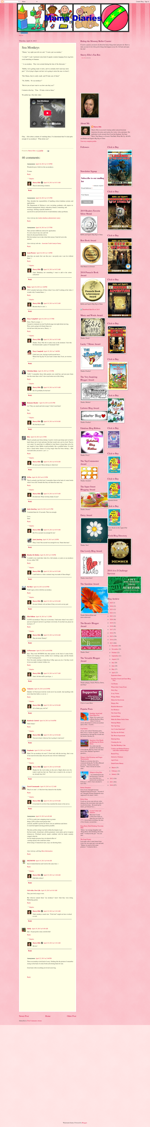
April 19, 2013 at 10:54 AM (52, 421)
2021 (111, 616)
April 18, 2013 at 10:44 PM (48, 720)
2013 (111, 643)
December (115, 646)
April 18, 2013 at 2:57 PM (46, 319)
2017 (111, 629)
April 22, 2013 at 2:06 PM (44, 958)
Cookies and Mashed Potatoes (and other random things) (120, 749)
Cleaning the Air (116, 742)
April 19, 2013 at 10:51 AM (52, 182)
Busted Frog (115, 754)
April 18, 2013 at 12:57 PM (44, 227)
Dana (29, 287)
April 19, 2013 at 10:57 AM (52, 673)
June (113, 666)
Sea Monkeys (115, 710)
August (114, 659)
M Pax (29, 477)
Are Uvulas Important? (118, 729)
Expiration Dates (116, 675)
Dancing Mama (115, 723)
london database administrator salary (49, 218)
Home (48, 1016)
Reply (29, 174)
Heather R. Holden (33, 555)
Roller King (84, 799)
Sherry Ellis (36, 182)
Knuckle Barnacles (117, 706)
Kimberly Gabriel (33, 720)
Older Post (71, 1016)
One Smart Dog (116, 713)
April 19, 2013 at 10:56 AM (52, 601)
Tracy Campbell (32, 319)
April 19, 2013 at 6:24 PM (51, 539)
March (114, 767)
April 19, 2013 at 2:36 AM (42, 750)
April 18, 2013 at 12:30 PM (44, 164)
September (115, 656)
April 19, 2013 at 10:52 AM (52, 269)
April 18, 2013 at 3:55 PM (46, 371)
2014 (111, 640)
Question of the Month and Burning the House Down (97, 742)
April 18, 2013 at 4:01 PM (47, 403)
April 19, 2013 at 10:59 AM (52, 767)
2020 (111, 619)
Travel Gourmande (33, 786)
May (113, 669)
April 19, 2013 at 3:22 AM (48, 786)
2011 (111, 782)
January (114, 774)
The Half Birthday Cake (118, 745)
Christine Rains (32, 371)
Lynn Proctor (31, 253)
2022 (111, 613)
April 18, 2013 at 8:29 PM (42, 689)
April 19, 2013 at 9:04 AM (44, 861)
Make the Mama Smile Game (120, 719)
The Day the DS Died (117, 732)
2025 (111, 603)
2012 (111, 778)
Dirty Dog (114, 690)
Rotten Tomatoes (85, 787)
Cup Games (84, 728)
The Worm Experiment (118, 735)
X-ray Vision (115, 693)
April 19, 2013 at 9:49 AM (40, 929)
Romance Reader (33, 403)
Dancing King (115, 739)
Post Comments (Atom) (34, 1021)
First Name (85, 195)
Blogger (84, 1123)
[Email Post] (48, 151)
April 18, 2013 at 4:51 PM (45, 509)
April (113, 672)
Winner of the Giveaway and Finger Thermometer (91, 758)
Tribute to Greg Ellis (96, 772)
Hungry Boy (115, 703)
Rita (28, 437)
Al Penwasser (31, 650)
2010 (111, 785)
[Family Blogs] (23, 33)
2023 (111, 609)
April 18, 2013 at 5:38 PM (48, 555)
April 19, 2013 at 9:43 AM (49, 890)
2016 (111, 633)
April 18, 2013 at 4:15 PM (38, 437)
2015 (111, 636)
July (113, 662)
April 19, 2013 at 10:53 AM (52, 339)
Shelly (29, 929)
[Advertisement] (96, 75)
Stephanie (30, 750)
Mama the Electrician (117, 700)
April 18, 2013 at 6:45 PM (41, 587)
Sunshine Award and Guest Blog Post (96, 714)
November (115, 649)
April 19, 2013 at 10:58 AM (52, 705)
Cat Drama (114, 684)
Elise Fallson (31, 616)
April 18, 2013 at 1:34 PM (44, 253)
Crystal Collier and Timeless (95, 812)
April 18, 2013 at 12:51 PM (44, 198)
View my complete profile (88, 141)
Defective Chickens (117, 757)
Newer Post (24, 1016)
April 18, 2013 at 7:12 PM (44, 616)
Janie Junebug (32, 509)
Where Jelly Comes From (119, 687)
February (115, 771)
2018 (111, 626)
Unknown (30, 689)
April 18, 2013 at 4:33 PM (40, 477)
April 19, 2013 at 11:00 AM (52, 875)
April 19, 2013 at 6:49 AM (44, 816)
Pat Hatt (30, 587)
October (114, 652)
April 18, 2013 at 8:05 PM (44, 650)
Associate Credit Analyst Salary (51, 243)
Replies (31, 178)
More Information (47, 851)
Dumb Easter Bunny (117, 763)
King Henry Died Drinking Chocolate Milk (91, 827)
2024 (111, 606)
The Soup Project (85, 839)
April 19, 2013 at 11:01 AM (52, 911)
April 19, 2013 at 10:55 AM (52, 494)
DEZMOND (31, 861)
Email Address (86, 188)
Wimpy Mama (115, 697)
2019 (111, 623)
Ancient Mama (115, 716)
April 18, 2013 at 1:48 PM (39, 287)
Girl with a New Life (33, 890)
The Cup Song (115, 726)
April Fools (114, 760)
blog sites (21, 35)
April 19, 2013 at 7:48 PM (52, 351)
